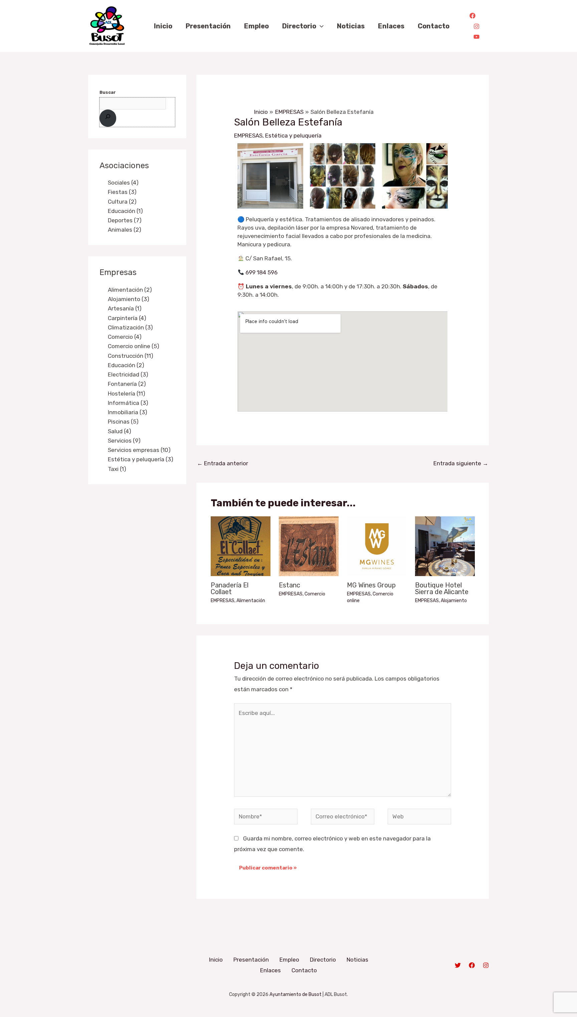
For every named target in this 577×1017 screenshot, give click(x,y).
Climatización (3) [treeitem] (130, 327)
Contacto (304, 970)
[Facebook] (472, 16)
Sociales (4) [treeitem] (123, 182)
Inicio (216, 959)
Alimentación (250, 600)
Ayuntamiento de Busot (295, 994)
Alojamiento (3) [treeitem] (128, 299)
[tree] (137, 206)
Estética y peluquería (293, 135)
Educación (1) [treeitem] (125, 211)
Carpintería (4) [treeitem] (127, 318)
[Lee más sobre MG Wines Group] (377, 545)
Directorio (323, 959)
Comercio (315, 594)
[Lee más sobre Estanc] (309, 545)
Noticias (357, 959)
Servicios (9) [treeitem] (124, 440)
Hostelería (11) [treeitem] (126, 393)
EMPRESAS (248, 135)
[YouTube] (476, 37)
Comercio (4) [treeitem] (125, 336)
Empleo (289, 959)
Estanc (289, 585)
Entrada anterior (222, 463)
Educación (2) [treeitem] (126, 365)
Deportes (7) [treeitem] (125, 220)
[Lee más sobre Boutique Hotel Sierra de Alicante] (445, 545)
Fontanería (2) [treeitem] (127, 383)
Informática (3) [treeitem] (128, 403)
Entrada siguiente (460, 463)
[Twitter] (458, 965)
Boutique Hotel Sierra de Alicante (441, 588)
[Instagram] (476, 26)
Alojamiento (454, 600)
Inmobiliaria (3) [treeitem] (127, 412)
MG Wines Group (371, 585)
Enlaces (270, 970)
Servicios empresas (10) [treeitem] (139, 450)
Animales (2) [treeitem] (124, 229)
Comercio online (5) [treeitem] (133, 346)
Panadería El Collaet (229, 588)
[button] (320, 26)
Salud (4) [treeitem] (119, 431)
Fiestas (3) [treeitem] (122, 192)
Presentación (251, 959)
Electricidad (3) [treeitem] (128, 374)
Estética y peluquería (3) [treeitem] (140, 459)
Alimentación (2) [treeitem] (130, 289)
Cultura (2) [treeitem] (122, 201)
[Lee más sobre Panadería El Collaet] (240, 545)
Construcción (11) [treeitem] (130, 355)
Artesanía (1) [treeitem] (125, 308)
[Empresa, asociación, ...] (108, 117)
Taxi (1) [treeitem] (117, 469)
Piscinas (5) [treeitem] (123, 421)
